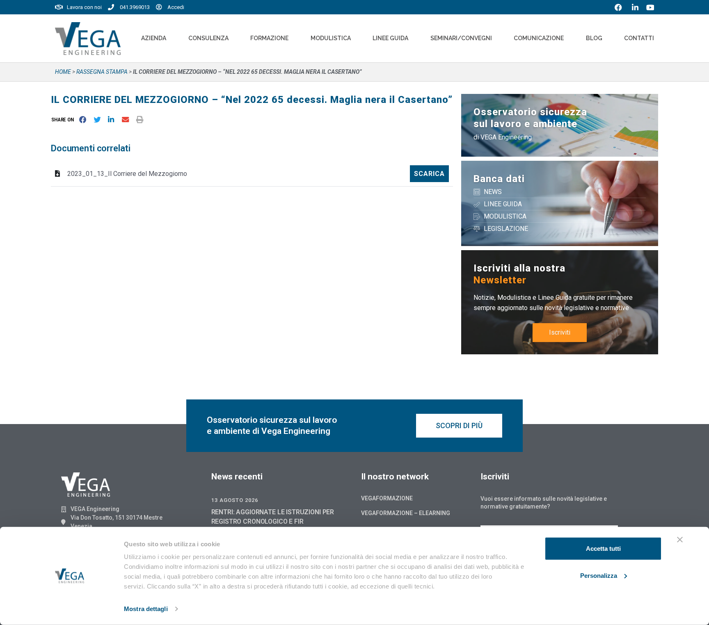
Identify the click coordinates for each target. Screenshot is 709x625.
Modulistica (331, 38)
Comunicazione (539, 38)
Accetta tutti (603, 548)
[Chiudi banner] (680, 540)
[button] (64, 119)
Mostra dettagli (146, 608)
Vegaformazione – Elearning (405, 513)
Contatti (639, 38)
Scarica (429, 174)
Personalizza (598, 575)
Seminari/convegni (461, 38)
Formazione (269, 38)
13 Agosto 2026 (234, 500)
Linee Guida (390, 38)
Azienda (153, 38)
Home (63, 71)
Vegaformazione (387, 498)
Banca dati (499, 179)
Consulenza (208, 38)
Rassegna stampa (102, 71)
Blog (594, 38)
